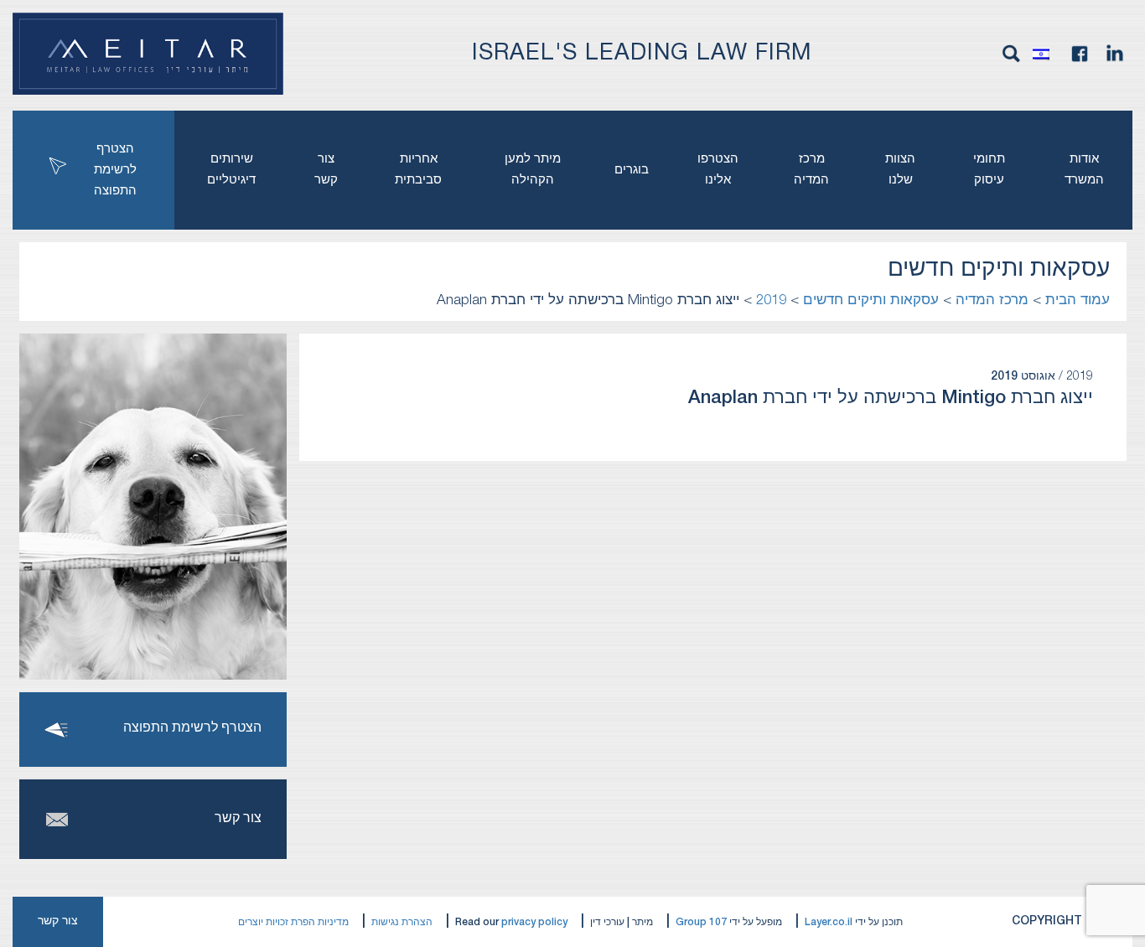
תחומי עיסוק (989, 169)
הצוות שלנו (900, 169)
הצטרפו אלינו (717, 169)
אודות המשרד (1084, 169)
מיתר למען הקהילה (533, 169)
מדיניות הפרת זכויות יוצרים (293, 922)
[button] (1045, 54)
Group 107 (701, 922)
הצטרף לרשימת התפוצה (115, 170)
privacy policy (534, 922)
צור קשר (326, 169)
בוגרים (631, 170)
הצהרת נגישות (402, 922)
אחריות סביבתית (418, 169)
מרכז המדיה (811, 169)
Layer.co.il (828, 922)
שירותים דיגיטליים (231, 169)
